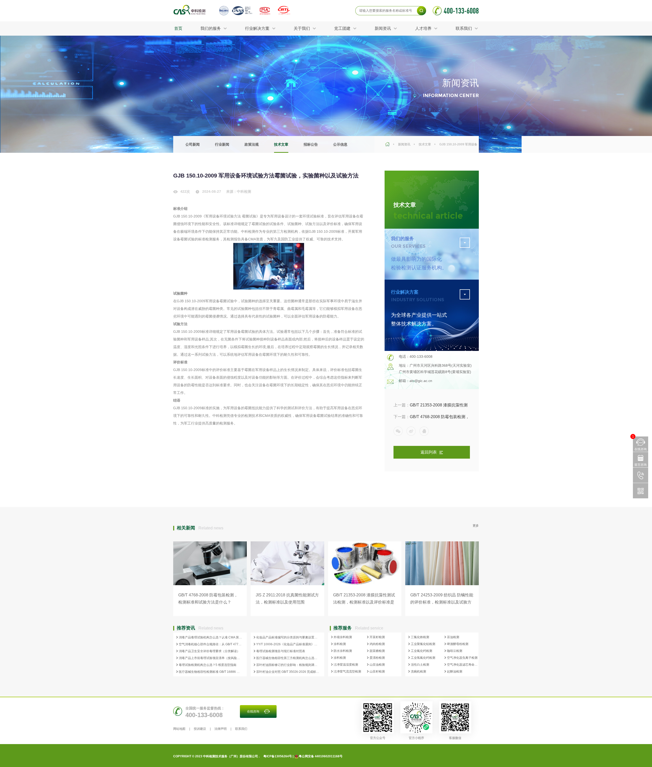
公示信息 (340, 144)
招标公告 (311, 144)
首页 (178, 28)
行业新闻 (222, 144)
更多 (476, 525)
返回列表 (428, 452)
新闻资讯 (404, 144)
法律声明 (220, 729)
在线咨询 (253, 711)
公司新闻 (192, 144)
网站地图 (179, 729)
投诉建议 (200, 729)
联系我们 (241, 729)
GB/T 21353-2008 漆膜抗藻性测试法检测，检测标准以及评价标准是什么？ (430, 407)
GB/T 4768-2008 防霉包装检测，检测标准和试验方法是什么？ (431, 419)
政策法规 (251, 144)
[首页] (388, 144)
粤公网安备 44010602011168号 (321, 756)
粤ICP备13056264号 (277, 756)
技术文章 (281, 144)
